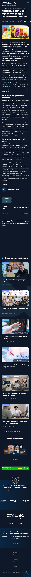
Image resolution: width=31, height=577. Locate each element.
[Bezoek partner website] (9, 500)
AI (6, 201)
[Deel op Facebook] (23, 207)
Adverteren (15, 554)
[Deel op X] (28, 21)
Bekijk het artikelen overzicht (12, 431)
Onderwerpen (15, 557)
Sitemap (15, 564)
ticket (4, 225)
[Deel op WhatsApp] (28, 207)
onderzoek (6, 63)
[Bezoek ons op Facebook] (15, 523)
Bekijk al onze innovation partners (15, 491)
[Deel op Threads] (25, 21)
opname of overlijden (23, 89)
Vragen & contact (15, 552)
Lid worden (16, 459)
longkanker (4, 89)
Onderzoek (7, 198)
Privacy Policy (15, 559)
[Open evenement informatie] (27, 573)
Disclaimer (15, 561)
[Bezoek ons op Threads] (9, 523)
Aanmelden (15, 543)
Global (15, 566)
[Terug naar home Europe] (9, 4)
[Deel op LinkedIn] (26, 207)
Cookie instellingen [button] (15, 568)
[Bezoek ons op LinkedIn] (18, 523)
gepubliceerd (5, 83)
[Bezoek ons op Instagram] (21, 523)
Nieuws (5, 8)
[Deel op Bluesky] (20, 207)
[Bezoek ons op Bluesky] (12, 523)
